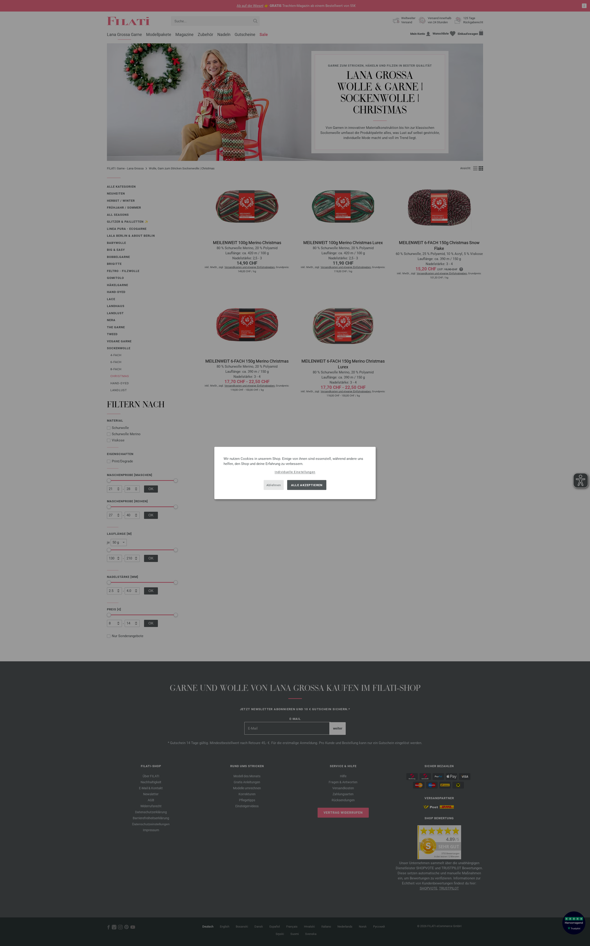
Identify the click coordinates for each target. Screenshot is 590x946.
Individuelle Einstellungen (295, 472)
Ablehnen (273, 485)
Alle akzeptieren (307, 485)
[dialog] (295, 473)
